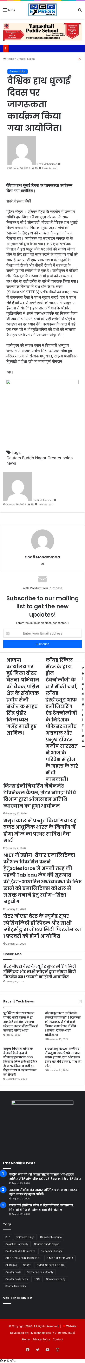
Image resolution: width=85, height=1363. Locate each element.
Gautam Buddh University (20, 1251)
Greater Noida (17, 71)
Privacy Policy (41, 1339)
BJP (7, 1237)
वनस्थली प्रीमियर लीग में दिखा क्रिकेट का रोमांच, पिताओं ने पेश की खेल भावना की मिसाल (41, 1207)
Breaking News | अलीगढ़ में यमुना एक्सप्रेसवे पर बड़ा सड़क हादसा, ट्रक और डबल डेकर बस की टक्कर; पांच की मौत (63, 1057)
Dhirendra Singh (25, 1237)
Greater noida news (16, 1279)
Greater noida (13, 1272)
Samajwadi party (56, 1279)
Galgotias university (16, 1244)
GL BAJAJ (11, 1265)
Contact (58, 1339)
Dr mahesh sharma (51, 1237)
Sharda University (15, 1286)
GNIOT (27, 1265)
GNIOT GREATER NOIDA (51, 1265)
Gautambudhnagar (51, 1251)
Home (26, 1339)
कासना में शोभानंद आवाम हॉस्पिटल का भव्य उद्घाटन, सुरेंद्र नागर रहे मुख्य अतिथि (44, 1192)
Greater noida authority (40, 1272)
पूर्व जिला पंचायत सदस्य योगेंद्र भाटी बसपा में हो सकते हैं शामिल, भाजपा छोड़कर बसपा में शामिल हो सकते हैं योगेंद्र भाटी (20, 1022)
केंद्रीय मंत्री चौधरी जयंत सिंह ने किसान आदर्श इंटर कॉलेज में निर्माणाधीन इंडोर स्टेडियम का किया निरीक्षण (45, 1176)
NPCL (37, 1279)
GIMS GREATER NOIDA (60, 1258)
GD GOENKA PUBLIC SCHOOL (23, 1258)
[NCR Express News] (42, 10)
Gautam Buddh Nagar (46, 1244)
